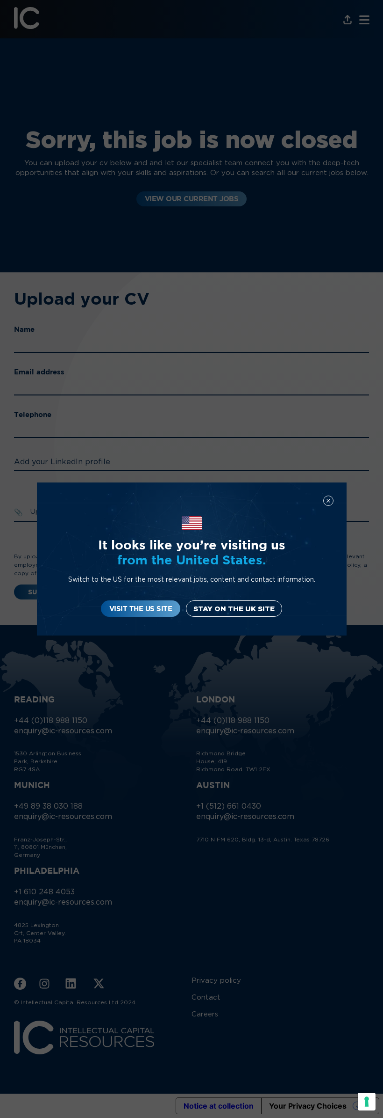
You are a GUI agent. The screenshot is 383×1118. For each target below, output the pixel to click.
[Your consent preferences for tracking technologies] (367, 1102)
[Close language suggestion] (328, 501)
